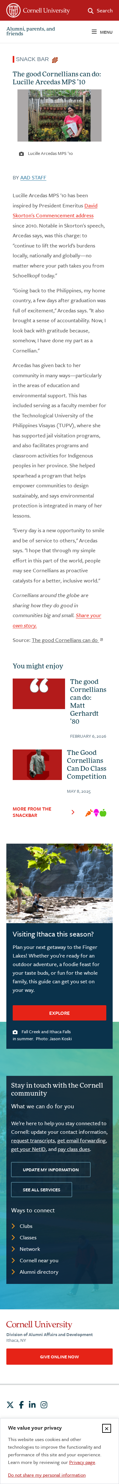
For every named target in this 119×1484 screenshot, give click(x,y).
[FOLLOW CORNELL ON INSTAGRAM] (44, 1405)
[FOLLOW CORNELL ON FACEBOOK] (21, 1405)
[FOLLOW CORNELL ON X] (10, 1405)
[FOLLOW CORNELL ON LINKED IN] (32, 1405)
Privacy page (82, 1462)
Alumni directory (39, 1272)
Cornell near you (39, 1260)
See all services (41, 1189)
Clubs (26, 1226)
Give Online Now (59, 1356)
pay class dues (74, 1149)
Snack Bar (34, 59)
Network (30, 1249)
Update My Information (51, 1169)
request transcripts (33, 1140)
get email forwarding (81, 1140)
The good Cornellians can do (65, 640)
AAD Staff (33, 177)
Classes (28, 1237)
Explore (59, 1012)
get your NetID (28, 1149)
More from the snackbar (32, 811)
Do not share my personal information (47, 1474)
